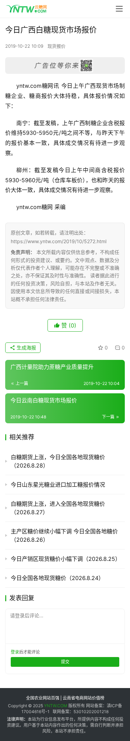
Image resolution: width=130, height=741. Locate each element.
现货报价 (56, 46)
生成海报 (25, 347)
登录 (15, 652)
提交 (65, 661)
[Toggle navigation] (119, 8)
